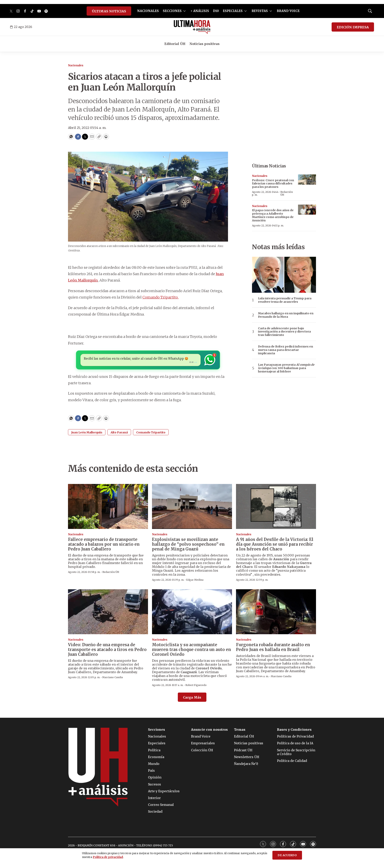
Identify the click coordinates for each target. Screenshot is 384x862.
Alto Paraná (119, 432)
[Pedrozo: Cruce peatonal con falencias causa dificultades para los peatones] (307, 179)
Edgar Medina (194, 579)
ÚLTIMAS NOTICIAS (109, 11)
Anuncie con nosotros (209, 730)
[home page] (192, 27)
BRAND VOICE (288, 11)
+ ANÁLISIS (200, 11)
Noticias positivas (204, 44)
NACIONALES (148, 11)
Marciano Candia (112, 677)
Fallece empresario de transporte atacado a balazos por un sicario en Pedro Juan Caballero (104, 544)
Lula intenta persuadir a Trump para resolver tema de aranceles (284, 300)
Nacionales (75, 65)
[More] (184, 11)
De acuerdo (287, 855)
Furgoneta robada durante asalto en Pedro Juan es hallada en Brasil (273, 647)
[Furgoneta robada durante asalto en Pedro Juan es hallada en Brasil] (276, 611)
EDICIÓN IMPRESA (353, 27)
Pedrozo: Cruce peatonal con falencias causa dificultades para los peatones (273, 183)
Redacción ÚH (286, 193)
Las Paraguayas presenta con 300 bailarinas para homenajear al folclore (286, 368)
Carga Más (192, 697)
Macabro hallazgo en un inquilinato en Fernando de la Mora (285, 315)
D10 (216, 11)
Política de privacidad (108, 857)
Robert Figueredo (196, 685)
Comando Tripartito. (160, 297)
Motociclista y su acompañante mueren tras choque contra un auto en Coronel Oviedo (191, 649)
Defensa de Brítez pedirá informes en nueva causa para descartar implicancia (285, 350)
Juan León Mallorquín (86, 432)
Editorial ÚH (174, 44)
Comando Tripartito (150, 432)
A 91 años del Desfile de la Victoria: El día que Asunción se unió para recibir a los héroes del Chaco (274, 544)
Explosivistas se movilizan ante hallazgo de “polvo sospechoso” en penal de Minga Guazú (188, 544)
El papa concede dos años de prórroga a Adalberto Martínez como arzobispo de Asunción (273, 215)
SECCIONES (172, 11)
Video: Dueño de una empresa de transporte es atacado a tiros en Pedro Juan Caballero (107, 649)
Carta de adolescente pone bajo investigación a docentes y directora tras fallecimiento (284, 332)
